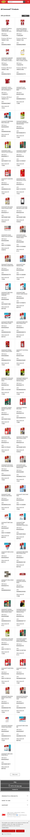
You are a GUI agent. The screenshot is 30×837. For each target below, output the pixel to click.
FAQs (15, 782)
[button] (6, 834)
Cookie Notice (5, 827)
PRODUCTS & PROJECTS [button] (10, 796)
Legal (8, 812)
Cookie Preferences (23, 815)
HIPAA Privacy (17, 812)
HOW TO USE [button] (6, 800)
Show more (15, 774)
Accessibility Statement (12, 813)
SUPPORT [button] (5, 805)
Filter (25, 15)
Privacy (11, 812)
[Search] (24, 2)
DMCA (22, 812)
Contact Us (15, 789)
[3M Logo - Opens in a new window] (3, 1)
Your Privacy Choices (11, 815)
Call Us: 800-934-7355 (16, 786)
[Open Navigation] (28, 1)
